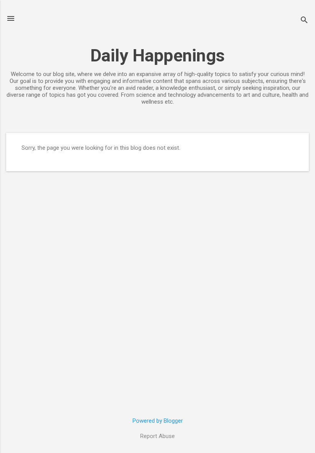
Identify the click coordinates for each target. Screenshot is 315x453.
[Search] (304, 21)
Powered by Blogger (158, 420)
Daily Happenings (157, 55)
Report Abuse (157, 436)
